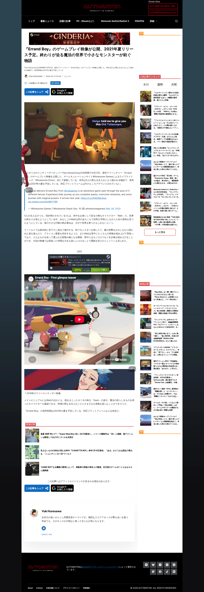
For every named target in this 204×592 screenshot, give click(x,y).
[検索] (176, 21)
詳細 (152, 21)
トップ (31, 21)
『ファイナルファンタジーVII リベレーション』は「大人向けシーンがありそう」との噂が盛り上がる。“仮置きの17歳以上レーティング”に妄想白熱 (166, 125)
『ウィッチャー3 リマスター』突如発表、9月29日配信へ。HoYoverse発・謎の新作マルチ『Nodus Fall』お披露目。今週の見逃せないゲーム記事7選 (166, 380)
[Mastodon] (153, 572)
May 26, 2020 (113, 208)
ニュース (67, 76)
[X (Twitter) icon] (44, 528)
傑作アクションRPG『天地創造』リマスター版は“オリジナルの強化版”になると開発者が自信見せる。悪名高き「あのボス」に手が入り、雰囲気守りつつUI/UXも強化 (166, 366)
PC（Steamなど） (85, 21)
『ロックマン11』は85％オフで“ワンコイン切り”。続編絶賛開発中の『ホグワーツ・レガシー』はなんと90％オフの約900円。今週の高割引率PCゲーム (166, 325)
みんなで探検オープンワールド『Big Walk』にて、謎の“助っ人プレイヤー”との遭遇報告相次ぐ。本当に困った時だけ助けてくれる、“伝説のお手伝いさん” (166, 167)
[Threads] (174, 565)
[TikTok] (167, 572)
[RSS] (174, 572)
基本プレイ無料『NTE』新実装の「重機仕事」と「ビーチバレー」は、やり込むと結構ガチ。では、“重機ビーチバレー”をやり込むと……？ (165, 394)
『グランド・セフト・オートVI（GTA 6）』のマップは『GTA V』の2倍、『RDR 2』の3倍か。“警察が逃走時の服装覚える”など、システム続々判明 (166, 111)
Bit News (55, 83)
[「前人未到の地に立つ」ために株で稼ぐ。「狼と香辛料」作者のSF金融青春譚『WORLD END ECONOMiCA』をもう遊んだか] (145, 337)
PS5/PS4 (139, 21)
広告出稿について (53, 588)
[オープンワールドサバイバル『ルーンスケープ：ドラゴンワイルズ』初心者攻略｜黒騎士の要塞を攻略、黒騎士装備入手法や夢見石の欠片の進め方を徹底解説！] (145, 309)
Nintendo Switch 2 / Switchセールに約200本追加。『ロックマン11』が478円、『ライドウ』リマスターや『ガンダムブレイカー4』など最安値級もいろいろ (166, 194)
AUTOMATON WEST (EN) (162, 6)
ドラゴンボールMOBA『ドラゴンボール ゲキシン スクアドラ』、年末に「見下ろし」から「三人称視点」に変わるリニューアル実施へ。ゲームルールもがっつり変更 (166, 352)
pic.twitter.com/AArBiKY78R (42, 201)
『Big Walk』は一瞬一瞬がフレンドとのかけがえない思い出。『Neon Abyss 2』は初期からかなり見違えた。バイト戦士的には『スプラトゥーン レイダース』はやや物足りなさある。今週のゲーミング (166, 299)
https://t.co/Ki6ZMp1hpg (93, 198)
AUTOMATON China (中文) (163, 12)
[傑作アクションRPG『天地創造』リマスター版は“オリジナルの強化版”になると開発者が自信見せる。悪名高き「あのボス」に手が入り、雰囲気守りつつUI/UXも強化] (145, 364)
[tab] (146, 84)
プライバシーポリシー (71, 588)
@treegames (70, 190)
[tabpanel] (160, 162)
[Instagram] (160, 565)
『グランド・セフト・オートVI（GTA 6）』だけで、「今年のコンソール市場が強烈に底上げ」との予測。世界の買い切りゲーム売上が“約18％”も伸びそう (165, 208)
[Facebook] (160, 572)
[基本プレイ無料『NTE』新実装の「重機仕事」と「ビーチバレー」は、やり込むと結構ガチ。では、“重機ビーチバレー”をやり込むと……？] (145, 392)
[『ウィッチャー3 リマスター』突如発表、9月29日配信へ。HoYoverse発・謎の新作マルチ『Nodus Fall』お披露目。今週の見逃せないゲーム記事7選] (145, 378)
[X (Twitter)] (167, 565)
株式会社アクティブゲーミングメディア (100, 567)
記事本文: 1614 (47, 534)
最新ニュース (47, 21)
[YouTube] (146, 565)
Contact (39, 588)
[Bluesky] (153, 565)
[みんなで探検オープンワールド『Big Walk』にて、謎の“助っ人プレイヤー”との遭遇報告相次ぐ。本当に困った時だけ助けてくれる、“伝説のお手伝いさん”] (145, 420)
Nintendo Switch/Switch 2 (115, 21)
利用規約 (86, 588)
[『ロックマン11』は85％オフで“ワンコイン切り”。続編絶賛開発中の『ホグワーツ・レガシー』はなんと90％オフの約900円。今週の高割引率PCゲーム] (145, 323)
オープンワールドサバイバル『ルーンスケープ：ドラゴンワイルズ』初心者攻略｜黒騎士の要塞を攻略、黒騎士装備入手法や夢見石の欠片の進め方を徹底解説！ (165, 311)
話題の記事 (65, 21)
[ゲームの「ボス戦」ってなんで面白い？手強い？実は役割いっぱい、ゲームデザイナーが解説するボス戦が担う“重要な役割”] (145, 406)
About (30, 588)
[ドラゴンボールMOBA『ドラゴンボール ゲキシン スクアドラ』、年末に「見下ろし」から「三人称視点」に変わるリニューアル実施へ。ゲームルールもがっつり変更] (145, 351)
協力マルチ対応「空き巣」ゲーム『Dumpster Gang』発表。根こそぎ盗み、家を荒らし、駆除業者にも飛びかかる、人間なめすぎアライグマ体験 (165, 181)
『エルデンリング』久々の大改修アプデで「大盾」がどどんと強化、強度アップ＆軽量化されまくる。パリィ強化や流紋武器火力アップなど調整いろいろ (165, 139)
